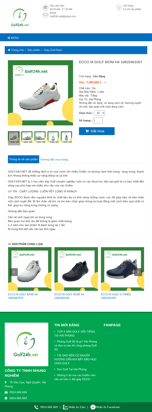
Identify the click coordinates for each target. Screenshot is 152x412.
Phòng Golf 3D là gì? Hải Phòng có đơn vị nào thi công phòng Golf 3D (75, 345)
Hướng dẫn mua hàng (54, 159)
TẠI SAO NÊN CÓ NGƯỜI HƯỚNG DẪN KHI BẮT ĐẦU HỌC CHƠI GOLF (75, 359)
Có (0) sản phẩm (132, 9)
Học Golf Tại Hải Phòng (71, 369)
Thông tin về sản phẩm (23, 159)
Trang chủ (17, 50)
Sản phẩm (33, 50)
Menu (14, 37)
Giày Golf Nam (53, 50)
